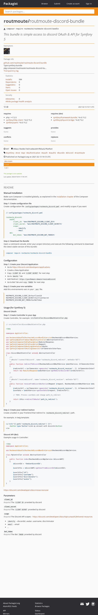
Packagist (11, 4)
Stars (8, 87)
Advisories (10, 99)
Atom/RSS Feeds (10, 606)
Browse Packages (42, 606)
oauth (45, 153)
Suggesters (10, 85)
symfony (10, 153)
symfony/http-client (14, 120)
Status (37, 610)
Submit (57, 3)
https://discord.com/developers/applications (31, 267)
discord (70, 153)
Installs (9, 79)
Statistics (39, 603)
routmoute (80, 153)
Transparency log (11, 71)
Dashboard (39, 613)
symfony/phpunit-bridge (63, 120)
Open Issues (11, 90)
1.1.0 (6, 164)
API (4, 610)
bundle (61, 153)
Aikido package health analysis (19, 101)
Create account (73, 3)
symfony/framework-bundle (65, 117)
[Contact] (82, 604)
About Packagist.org (11, 603)
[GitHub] (93, 604)
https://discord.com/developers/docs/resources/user (26, 490)
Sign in (89, 3)
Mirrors (6, 613)
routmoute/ (17, 21)
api (23, 153)
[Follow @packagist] (87, 604)
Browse (44, 3)
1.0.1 (6, 168)
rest (18, 153)
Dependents (11, 82)
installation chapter (65, 196)
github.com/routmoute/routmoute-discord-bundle (25, 63)
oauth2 (53, 153)
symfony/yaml (12, 122)
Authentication (34, 153)
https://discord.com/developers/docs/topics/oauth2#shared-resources (63, 516)
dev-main (8, 161)
